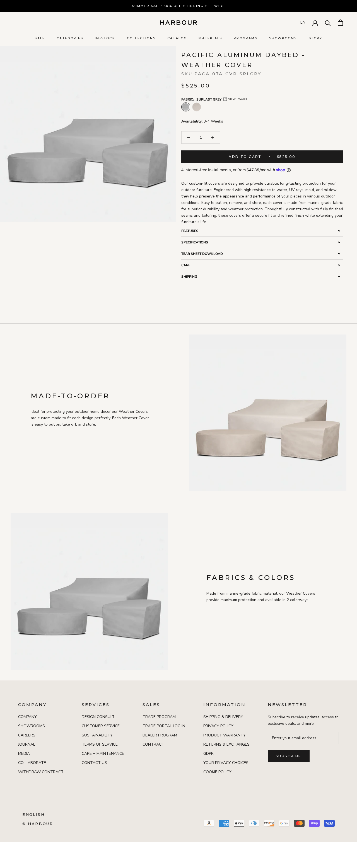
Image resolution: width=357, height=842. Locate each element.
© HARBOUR (37, 823)
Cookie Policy (217, 772)
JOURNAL (26, 744)
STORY (315, 38)
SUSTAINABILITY (97, 735)
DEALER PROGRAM (160, 735)
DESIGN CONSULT (98, 716)
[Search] (328, 23)
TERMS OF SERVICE (100, 744)
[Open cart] (340, 22)
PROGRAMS (245, 38)
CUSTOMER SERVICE (101, 726)
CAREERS (26, 735)
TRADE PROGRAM (159, 716)
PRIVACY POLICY (218, 726)
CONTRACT (153, 744)
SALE (40, 38)
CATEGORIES (70, 38)
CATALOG (177, 38)
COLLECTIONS (141, 38)
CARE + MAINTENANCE (103, 753)
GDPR (208, 753)
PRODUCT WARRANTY (224, 735)
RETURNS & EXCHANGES (226, 744)
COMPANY (27, 716)
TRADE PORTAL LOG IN (164, 726)
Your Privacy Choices (226, 762)
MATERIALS (210, 38)
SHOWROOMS (283, 38)
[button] (262, 230)
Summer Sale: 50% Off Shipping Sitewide (178, 6)
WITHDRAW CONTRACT (41, 772)
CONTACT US (94, 762)
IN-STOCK (105, 38)
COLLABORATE (32, 762)
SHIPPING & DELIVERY (223, 716)
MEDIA (24, 753)
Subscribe (288, 756)
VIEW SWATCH (238, 99)
